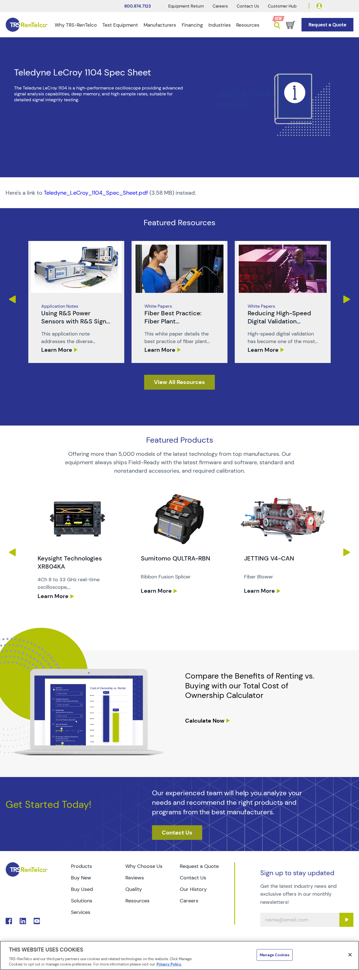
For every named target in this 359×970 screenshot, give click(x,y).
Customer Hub (282, 6)
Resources (247, 25)
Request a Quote (199, 866)
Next (347, 299)
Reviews (134, 877)
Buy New (81, 877)
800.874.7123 (137, 6)
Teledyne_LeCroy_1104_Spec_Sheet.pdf (96, 192)
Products (81, 866)
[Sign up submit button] (346, 920)
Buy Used (82, 889)
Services (80, 912)
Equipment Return (186, 6)
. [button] (76, 302)
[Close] (350, 955)
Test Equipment (120, 25)
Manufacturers (160, 25)
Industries (219, 25)
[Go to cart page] (290, 25)
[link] (76, 302)
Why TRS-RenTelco (76, 25)
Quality (133, 889)
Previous (12, 299)
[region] (179, 955)
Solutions (81, 900)
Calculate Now (204, 720)
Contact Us (248, 6)
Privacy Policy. (169, 964)
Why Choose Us (143, 866)
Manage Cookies (274, 955)
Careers (220, 6)
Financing (192, 25)
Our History (193, 889)
